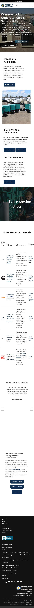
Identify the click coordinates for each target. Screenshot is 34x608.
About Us (4, 527)
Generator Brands (7, 547)
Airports (9, 339)
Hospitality (9, 322)
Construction (10, 256)
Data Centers (10, 274)
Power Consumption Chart (9, 568)
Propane (31, 280)
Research (4, 550)
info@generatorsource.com (24, 593)
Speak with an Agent (9, 45)
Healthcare (9, 276)
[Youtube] (9, 582)
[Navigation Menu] (31, 5)
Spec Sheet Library (7, 544)
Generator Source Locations (17, 211)
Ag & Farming (10, 294)
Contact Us (17, 492)
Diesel (30, 256)
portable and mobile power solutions (21, 355)
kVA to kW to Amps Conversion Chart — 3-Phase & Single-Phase (16, 556)
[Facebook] (3, 582)
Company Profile (6, 529)
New (3, 520)
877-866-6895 (17, 1)
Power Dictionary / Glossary (9, 570)
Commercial (10, 296)
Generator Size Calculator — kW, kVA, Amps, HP (15, 552)
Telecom (9, 300)
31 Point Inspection (7, 530)
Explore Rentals (21, 150)
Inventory (4, 518)
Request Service (9, 150)
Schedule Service (17, 481)
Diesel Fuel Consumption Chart (10, 565)
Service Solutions (22, 41)
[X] (6, 582)
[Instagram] (12, 582)
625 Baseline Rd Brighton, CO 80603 (22, 595)
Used (3, 521)
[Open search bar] (17, 5)
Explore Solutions (9, 182)
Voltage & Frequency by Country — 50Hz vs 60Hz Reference (15, 561)
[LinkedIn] (15, 582)
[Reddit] (21, 582)
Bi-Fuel (30, 301)
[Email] (18, 582)
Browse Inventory (8, 41)
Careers (4, 532)
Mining (8, 257)
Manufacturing (10, 278)
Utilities (8, 263)
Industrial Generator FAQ (9, 573)
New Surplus (5, 523)
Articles (4, 575)
